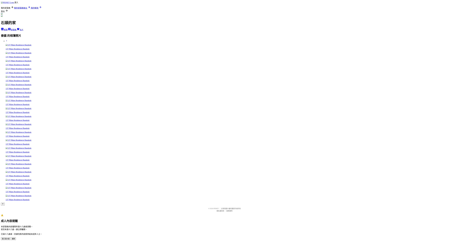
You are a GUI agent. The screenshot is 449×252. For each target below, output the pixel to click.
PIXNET (216, 208)
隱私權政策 (220, 211)
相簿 (6, 30)
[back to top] (3, 204)
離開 (13, 239)
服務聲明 (229, 211)
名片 (21, 30)
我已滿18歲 (6, 239)
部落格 (14, 30)
